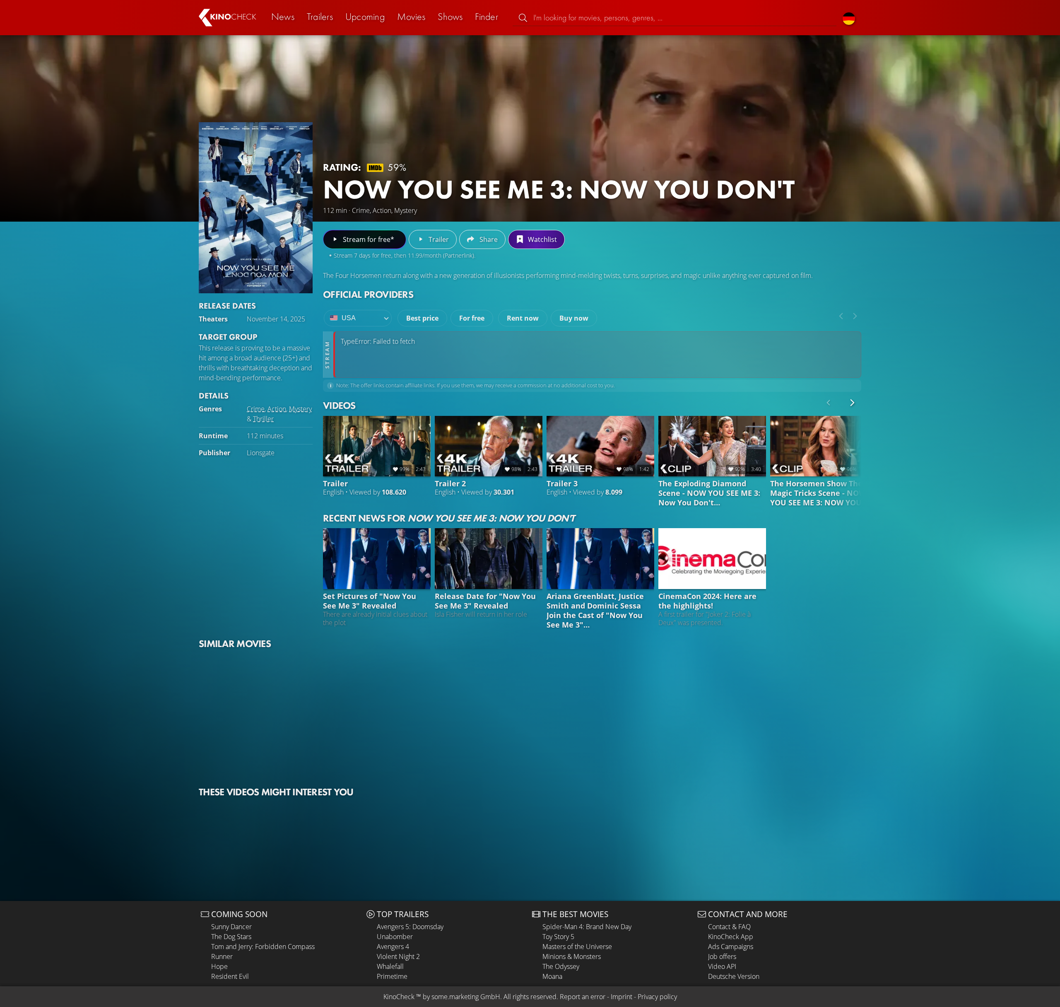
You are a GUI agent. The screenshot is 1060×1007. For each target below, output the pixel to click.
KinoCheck (398, 996)
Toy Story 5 (558, 936)
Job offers (722, 956)
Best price (422, 318)
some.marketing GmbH (465, 996)
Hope (219, 966)
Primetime (392, 976)
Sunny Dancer (231, 926)
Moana (552, 976)
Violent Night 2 (398, 956)
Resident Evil (230, 976)
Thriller (263, 418)
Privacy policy (657, 996)
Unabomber (395, 936)
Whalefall (390, 966)
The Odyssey (560, 966)
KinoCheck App (730, 936)
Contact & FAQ (729, 926)
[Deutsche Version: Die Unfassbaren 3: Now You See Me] (848, 17)
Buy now (573, 318)
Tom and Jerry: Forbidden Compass (263, 946)
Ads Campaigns (730, 946)
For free (471, 318)
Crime (256, 408)
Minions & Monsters (571, 956)
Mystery (300, 408)
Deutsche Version (733, 976)
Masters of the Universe (577, 946)
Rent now (523, 318)
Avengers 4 (393, 946)
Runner (222, 956)
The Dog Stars (231, 936)
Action (276, 408)
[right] (855, 316)
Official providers (368, 294)
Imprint (621, 996)
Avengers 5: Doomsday (410, 926)
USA (349, 317)
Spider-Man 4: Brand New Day (586, 926)
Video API (722, 966)
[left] (841, 316)
